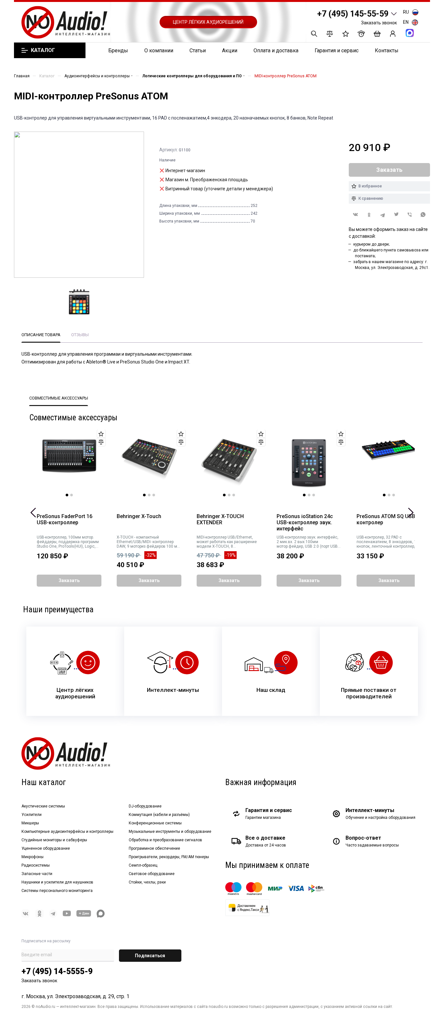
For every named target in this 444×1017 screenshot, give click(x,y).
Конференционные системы (155, 823)
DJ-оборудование (145, 806)
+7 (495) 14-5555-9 (57, 971)
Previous (33, 512)
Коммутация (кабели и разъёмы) (159, 814)
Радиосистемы (35, 865)
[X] (396, 215)
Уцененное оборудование (45, 848)
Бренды (118, 50)
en (406, 22)
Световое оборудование (152, 873)
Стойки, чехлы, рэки (147, 882)
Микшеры (30, 823)
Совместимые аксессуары (58, 398)
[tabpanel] (69, 463)
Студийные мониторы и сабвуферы (54, 840)
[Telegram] (382, 215)
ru (406, 12)
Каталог (43, 50)
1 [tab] (67, 495)
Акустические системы (43, 806)
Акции (229, 50)
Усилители (31, 814)
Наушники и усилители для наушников (57, 882)
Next (411, 512)
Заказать (69, 580)
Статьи (197, 50)
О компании (158, 50)
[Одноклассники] (369, 215)
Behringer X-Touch (139, 516)
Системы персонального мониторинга (57, 890)
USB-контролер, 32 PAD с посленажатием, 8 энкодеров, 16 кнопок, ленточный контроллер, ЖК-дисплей (388, 542)
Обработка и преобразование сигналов (165, 840)
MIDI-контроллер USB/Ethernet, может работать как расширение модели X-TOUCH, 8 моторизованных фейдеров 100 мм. (227, 542)
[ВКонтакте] (355, 214)
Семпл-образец (143, 865)
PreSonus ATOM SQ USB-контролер (387, 520)
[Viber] (410, 215)
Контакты (386, 50)
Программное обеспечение (154, 848)
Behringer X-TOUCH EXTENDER (220, 520)
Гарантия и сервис (337, 50)
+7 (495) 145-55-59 (352, 14)
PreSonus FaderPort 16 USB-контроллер (64, 520)
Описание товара (40, 334)
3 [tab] (153, 495)
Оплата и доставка (276, 50)
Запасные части (36, 873)
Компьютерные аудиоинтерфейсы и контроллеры (67, 831)
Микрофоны (32, 857)
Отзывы (80, 334)
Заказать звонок (379, 22)
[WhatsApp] (423, 215)
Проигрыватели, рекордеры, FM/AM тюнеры (169, 857)
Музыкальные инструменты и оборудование (170, 831)
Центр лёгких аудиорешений (208, 22)
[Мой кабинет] (393, 34)
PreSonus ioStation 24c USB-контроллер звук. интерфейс (305, 523)
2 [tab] (71, 495)
